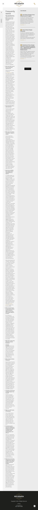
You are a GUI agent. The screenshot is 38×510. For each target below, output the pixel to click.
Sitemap (19, 503)
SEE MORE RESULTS (27, 68)
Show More (22, 24)
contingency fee (9, 72)
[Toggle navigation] (3, 4)
